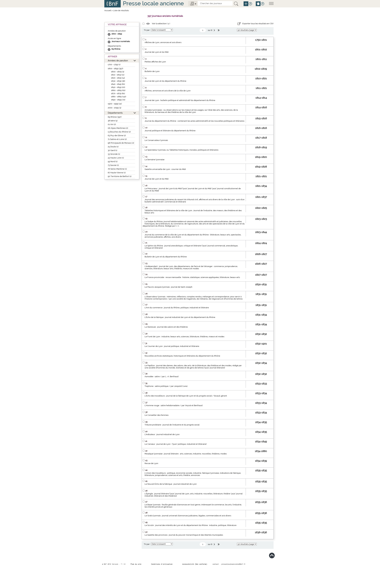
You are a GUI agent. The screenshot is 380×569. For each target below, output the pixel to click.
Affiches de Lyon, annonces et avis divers (163, 42)
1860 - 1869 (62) (118, 90)
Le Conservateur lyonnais (156, 140)
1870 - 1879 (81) (118, 93)
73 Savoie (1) (113, 165)
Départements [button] (115, 113)
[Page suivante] (214, 30)
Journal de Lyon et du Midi (156, 52)
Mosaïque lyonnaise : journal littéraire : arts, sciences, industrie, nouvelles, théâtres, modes (186, 454)
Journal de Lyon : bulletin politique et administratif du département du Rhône (180, 100)
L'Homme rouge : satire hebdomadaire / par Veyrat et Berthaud (173, 405)
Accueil (107, 10)
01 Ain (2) (112, 124)
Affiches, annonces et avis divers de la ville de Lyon (168, 91)
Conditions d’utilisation (161, 564)
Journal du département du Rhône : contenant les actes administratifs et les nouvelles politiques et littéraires (194, 121)
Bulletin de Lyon (152, 71)
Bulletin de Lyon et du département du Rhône (166, 257)
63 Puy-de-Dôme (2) (117, 135)
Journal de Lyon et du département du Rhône (165, 81)
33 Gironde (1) (114, 154)
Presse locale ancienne (153, 3)
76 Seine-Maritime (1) (117, 169)
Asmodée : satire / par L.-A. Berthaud (161, 376)
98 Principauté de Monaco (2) (121, 143)
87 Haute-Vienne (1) (117, 173)
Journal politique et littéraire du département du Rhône (170, 130)
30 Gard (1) (112, 150)
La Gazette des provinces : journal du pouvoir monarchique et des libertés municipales (184, 535)
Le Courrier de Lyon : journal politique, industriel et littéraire (172, 346)
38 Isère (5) (113, 121)
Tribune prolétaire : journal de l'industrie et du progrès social (172, 425)
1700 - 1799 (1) (114, 64)
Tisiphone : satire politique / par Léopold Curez (166, 386)
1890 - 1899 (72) (118, 100)
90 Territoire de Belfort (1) (120, 176)
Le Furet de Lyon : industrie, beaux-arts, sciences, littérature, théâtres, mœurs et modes (184, 336)
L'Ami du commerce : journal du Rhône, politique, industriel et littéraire (177, 307)
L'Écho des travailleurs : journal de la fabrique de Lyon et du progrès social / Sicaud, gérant (186, 396)
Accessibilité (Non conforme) (194, 564)
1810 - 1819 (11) (117, 75)
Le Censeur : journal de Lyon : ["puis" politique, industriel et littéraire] (175, 444)
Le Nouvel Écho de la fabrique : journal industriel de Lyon (171, 484)
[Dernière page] (219, 30)
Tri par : (147, 30)
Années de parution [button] (118, 60)
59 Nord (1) (113, 161)
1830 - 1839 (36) (118, 81)
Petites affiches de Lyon (155, 62)
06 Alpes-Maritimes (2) (118, 128)
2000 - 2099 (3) (114, 108)
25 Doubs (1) (113, 147)
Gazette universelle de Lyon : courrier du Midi (165, 169)
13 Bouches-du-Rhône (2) (119, 132)
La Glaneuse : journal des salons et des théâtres (166, 327)
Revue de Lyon (151, 463)
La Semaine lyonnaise (154, 159)
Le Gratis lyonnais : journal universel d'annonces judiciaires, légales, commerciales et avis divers (188, 516)
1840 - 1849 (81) (118, 84)
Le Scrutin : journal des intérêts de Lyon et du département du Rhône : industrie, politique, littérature (190, 525)
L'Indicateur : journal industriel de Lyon (162, 434)
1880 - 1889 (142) (118, 96)
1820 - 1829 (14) (118, 78)
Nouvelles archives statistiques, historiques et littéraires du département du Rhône (182, 356)
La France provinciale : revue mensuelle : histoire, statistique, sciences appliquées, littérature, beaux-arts (192, 277)
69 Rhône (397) (115, 117)
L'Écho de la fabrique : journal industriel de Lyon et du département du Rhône (180, 317)
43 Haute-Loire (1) (116, 158)
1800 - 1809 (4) (117, 72)
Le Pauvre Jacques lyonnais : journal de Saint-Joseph (168, 287)
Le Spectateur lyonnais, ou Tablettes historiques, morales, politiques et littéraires (181, 150)
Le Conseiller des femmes (156, 415)
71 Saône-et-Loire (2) (117, 139)
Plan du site (136, 564)
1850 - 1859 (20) (118, 87)
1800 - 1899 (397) (115, 68)
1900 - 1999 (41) (115, 104)
